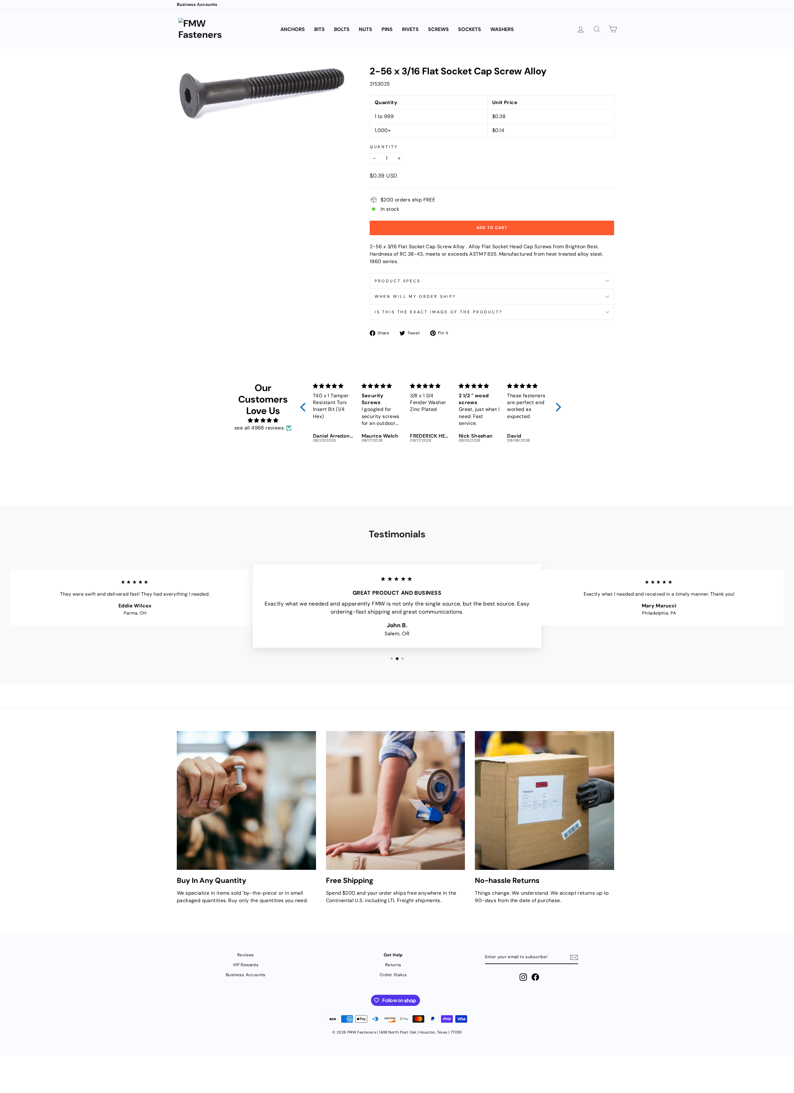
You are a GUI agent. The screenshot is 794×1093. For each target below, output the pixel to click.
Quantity (384, 146)
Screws (438, 29)
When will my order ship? (415, 296)
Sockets (469, 29)
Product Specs (398, 281)
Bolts (342, 29)
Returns (393, 964)
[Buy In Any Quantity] (246, 800)
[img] (263, 420)
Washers (502, 29)
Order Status (393, 974)
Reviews (245, 955)
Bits (319, 29)
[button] (304, 407)
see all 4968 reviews (259, 428)
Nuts (365, 29)
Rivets (410, 29)
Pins (387, 29)
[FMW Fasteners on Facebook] (535, 977)
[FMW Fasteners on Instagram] (523, 977)
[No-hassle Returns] (544, 800)
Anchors (292, 29)
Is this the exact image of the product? (439, 312)
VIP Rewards (245, 964)
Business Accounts (197, 4)
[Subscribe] (574, 957)
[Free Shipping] (395, 800)
